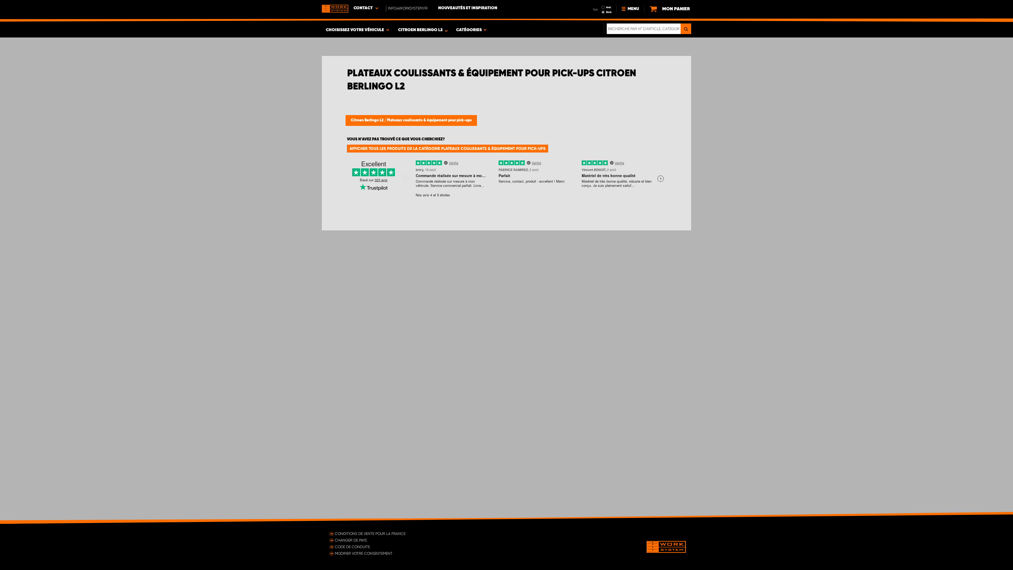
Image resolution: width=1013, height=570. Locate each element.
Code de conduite (352, 547)
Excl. (609, 12)
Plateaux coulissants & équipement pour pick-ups (429, 120)
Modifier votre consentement (364, 553)
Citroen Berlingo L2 (367, 120)
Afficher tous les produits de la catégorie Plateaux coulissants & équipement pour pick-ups (448, 148)
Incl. (608, 7)
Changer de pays (351, 540)
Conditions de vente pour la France (370, 533)
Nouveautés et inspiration (467, 8)
